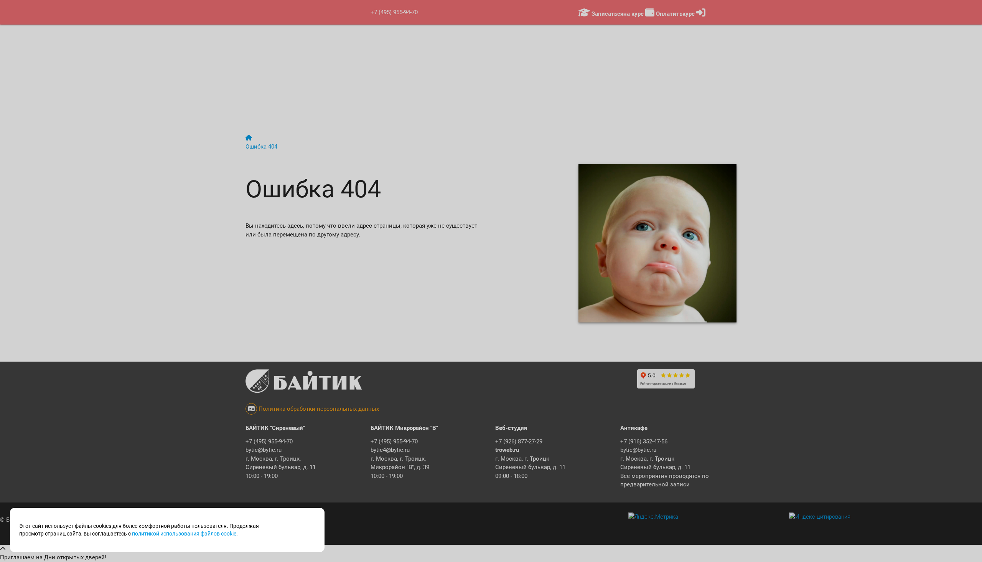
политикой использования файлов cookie (184, 534)
